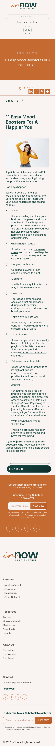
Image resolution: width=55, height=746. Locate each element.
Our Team (8, 658)
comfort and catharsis (33, 352)
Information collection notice (33, 516)
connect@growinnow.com (17, 682)
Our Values (9, 650)
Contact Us (27, 22)
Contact (8, 677)
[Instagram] (36, 91)
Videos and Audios (13, 621)
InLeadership (10, 593)
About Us (8, 645)
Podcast (7, 617)
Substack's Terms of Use (37, 727)
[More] (47, 91)
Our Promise (9, 654)
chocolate (27, 373)
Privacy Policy (24, 515)
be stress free (17, 450)
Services (8, 579)
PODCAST (27, 17)
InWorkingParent (12, 585)
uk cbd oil (21, 198)
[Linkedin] (30, 91)
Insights (7, 633)
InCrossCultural (11, 597)
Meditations (9, 625)
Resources (9, 611)
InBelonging (9, 589)
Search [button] (16, 469)
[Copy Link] (41, 91)
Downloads (9, 629)
